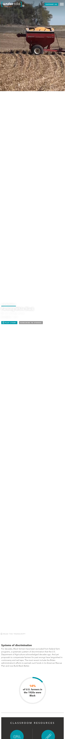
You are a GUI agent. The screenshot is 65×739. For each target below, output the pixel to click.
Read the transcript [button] (14, 634)
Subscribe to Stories (31, 322)
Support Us (51, 4)
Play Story (10, 322)
